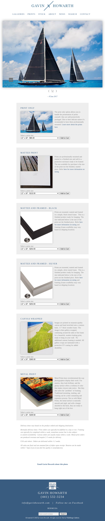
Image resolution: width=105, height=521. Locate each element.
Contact (85, 14)
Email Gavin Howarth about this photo (52, 464)
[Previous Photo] (48, 91)
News (62, 14)
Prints (31, 14)
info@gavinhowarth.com (36, 503)
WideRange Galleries (72, 518)
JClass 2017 (53, 96)
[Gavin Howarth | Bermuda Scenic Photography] (52, 10)
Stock (42, 14)
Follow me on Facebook (69, 503)
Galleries (18, 14)
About (52, 14)
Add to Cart (64, 138)
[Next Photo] (56, 91)
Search (72, 14)
